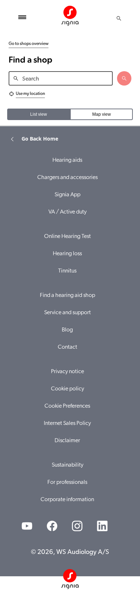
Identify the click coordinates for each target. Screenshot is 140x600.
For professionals (67, 482)
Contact (67, 347)
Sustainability (67, 465)
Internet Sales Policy (67, 423)
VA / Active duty (67, 212)
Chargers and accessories (67, 177)
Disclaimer (67, 441)
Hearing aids (67, 160)
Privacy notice (67, 372)
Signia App (67, 195)
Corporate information (67, 500)
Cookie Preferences (67, 406)
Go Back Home (40, 138)
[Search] (119, 18)
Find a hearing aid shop (67, 295)
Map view (101, 114)
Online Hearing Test (67, 236)
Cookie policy (67, 389)
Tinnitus (67, 271)
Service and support (67, 313)
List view (38, 114)
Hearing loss (67, 254)
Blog (67, 330)
